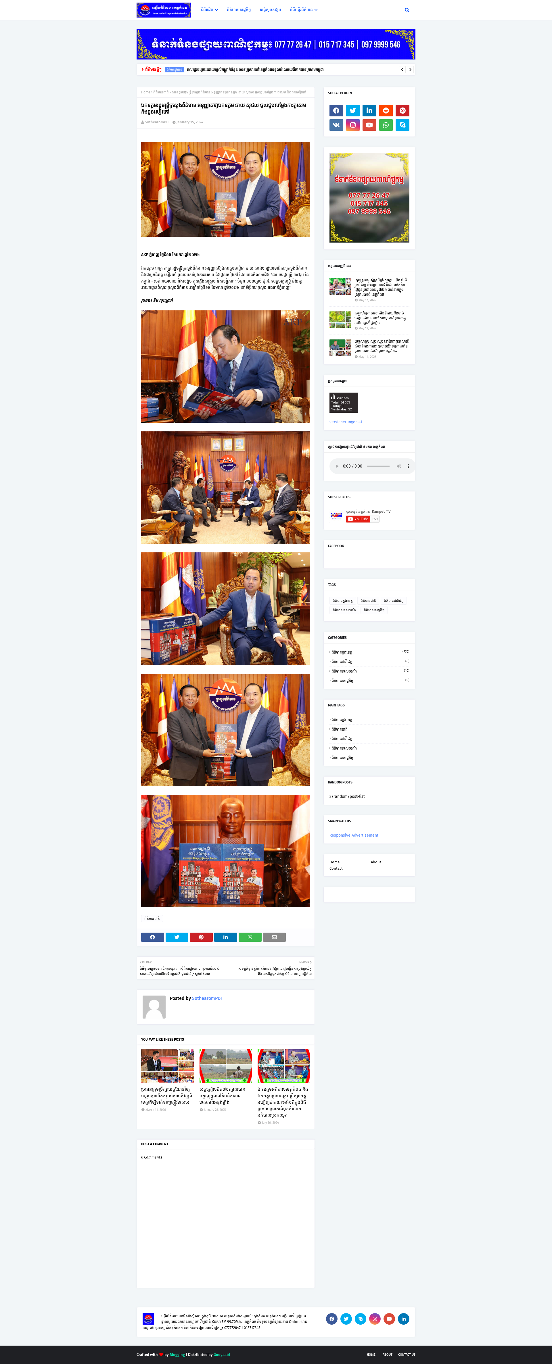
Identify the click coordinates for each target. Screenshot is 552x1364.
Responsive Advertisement (353, 835)
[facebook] (336, 110)
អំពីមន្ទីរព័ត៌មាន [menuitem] (301, 9)
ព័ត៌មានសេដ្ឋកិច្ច (374, 610)
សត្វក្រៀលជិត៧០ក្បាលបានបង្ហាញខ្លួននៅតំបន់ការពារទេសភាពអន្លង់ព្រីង (222, 1096)
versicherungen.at (345, 422)
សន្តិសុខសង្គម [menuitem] (270, 9)
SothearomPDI (157, 122)
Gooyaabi (222, 1355)
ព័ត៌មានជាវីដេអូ (394, 601)
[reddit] (386, 110)
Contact (336, 868)
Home (145, 92)
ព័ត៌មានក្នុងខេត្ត (343, 601)
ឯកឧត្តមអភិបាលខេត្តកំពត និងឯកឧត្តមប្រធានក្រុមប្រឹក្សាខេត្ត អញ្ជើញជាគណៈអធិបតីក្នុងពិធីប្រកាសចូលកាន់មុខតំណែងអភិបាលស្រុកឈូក (283, 1102)
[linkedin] (369, 110)
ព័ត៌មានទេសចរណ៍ (344, 610)
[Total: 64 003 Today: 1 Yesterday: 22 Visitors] (343, 417)
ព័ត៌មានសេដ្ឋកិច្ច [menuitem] (239, 9)
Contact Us (406, 1355)
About (376, 862)
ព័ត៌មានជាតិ (161, 92)
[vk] (336, 125)
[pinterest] (402, 110)
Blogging (177, 1355)
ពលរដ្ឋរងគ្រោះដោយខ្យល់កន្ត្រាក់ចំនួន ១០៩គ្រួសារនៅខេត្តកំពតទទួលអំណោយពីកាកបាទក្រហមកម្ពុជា (255, 69)
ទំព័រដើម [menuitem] (207, 9)
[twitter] (353, 110)
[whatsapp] (386, 125)
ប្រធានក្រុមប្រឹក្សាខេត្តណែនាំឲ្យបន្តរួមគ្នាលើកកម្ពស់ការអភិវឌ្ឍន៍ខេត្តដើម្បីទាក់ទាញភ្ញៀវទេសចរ (166, 1096)
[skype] (402, 125)
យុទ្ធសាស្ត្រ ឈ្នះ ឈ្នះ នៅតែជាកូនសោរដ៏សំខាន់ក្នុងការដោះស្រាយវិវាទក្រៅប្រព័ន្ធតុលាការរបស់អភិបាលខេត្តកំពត (381, 346)
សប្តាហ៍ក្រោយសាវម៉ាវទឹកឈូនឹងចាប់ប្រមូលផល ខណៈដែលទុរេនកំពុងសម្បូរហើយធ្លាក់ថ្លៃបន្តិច (380, 318)
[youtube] (369, 125)
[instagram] (353, 125)
